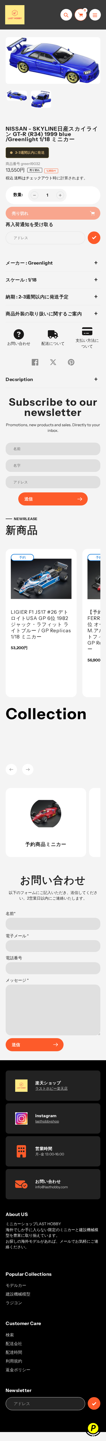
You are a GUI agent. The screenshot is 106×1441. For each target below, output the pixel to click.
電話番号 (14, 957)
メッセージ (17, 980)
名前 (11, 913)
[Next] (27, 769)
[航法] (95, 15)
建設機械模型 (18, 1294)
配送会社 (14, 1343)
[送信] (94, 1403)
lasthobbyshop (47, 1121)
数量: (18, 194)
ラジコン (14, 1302)
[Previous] (11, 769)
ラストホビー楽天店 (51, 1088)
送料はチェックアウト (33, 178)
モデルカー (16, 1285)
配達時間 (14, 1352)
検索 (10, 1334)
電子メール (17, 935)
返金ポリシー (18, 1369)
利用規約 (14, 1361)
